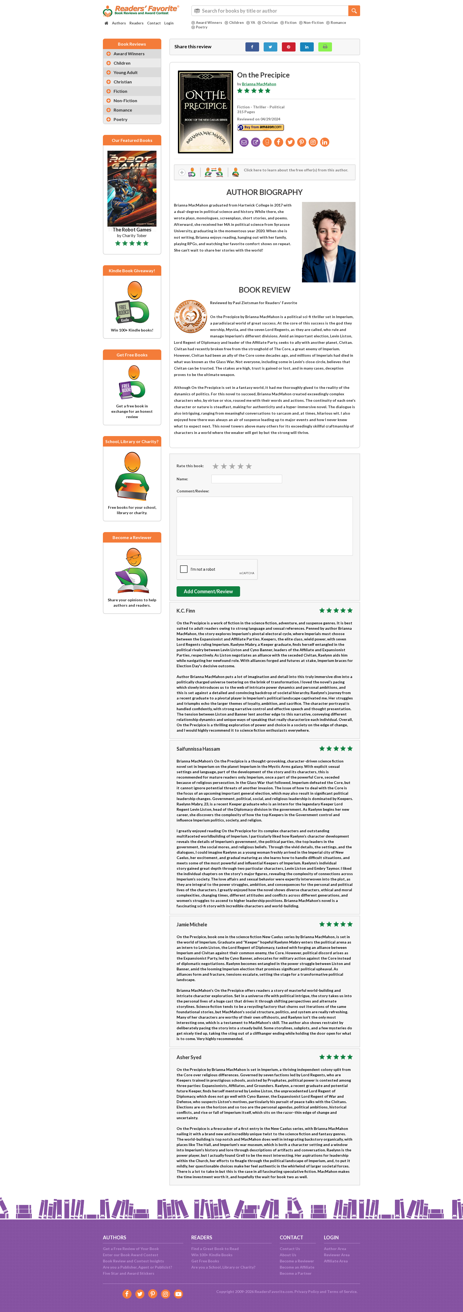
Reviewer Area (337, 1254)
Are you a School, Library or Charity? (223, 1267)
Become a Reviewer (297, 1261)
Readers (136, 23)
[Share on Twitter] (270, 46)
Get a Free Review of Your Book (131, 1248)
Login (169, 23)
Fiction (291, 22)
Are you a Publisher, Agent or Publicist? (137, 1267)
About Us (288, 1254)
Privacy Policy (306, 1291)
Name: (182, 479)
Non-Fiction (314, 22)
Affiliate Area (336, 1261)
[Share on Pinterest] (289, 46)
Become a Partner (296, 1273)
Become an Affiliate (297, 1267)
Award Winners (209, 22)
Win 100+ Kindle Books (212, 1254)
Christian (270, 22)
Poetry (201, 27)
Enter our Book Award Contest (130, 1254)
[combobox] (276, 11)
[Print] (325, 46)
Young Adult (126, 72)
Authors (119, 23)
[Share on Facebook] (252, 46)
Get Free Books (205, 1261)
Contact (154, 23)
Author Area (335, 1248)
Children (236, 22)
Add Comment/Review (208, 591)
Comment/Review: (193, 491)
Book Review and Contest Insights (133, 1261)
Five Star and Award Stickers (128, 1273)
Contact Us (290, 1248)
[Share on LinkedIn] (307, 46)
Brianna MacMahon (259, 84)
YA (253, 22)
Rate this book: (190, 465)
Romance (338, 22)
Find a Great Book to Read (215, 1248)
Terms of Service (342, 1291)
